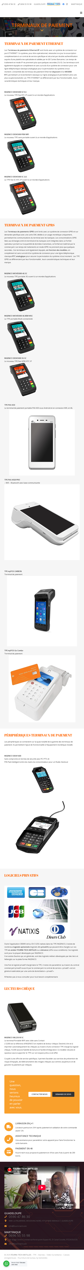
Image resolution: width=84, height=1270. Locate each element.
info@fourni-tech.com (18, 1226)
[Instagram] (67, 4)
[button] (81, 13)
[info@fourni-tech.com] (6, 1226)
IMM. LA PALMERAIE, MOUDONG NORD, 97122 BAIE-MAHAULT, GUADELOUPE (41, 1221)
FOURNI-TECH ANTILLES (21, 1255)
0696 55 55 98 (19, 1235)
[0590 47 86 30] (6, 1217)
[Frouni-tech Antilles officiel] (53, 4)
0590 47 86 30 (19, 1216)
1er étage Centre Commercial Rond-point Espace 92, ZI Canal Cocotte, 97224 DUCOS (43, 1239)
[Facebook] (63, 4)
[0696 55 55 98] (6, 1235)
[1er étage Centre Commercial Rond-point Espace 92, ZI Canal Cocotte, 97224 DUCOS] (6, 1240)
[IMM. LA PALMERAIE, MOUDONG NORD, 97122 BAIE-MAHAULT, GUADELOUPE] (6, 1221)
